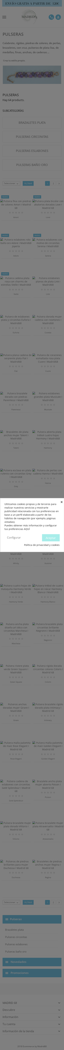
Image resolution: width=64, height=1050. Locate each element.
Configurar (14, 537)
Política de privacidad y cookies (42, 545)
